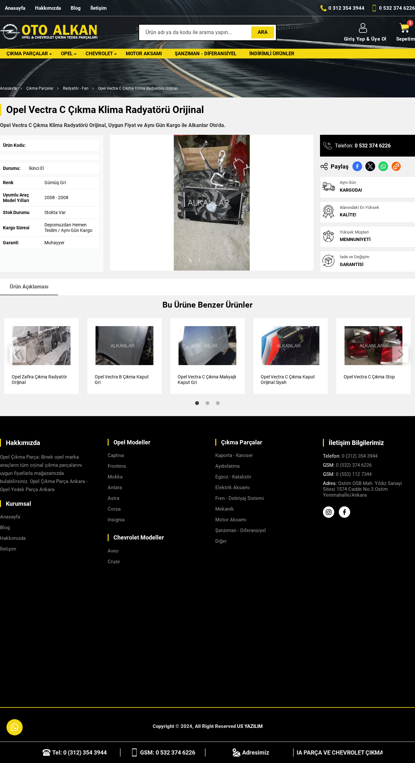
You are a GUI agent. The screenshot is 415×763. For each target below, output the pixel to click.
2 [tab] (207, 403)
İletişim (98, 8)
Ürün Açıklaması (29, 287)
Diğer (221, 541)
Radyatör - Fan (76, 88)
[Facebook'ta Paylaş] (357, 166)
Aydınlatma (227, 466)
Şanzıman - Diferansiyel (205, 54)
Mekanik (224, 509)
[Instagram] (330, 516)
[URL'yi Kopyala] (396, 166)
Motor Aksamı (144, 54)
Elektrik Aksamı (232, 487)
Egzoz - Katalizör (233, 477)
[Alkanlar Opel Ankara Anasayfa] (48, 32)
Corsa (114, 509)
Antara (115, 487)
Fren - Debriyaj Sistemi (239, 498)
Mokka (115, 477)
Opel (67, 54)
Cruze (114, 562)
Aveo (113, 551)
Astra (113, 498)
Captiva (116, 455)
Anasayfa (15, 8)
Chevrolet (99, 54)
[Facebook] (346, 516)
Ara (262, 32)
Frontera (117, 466)
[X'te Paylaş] (370, 166)
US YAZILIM (250, 726)
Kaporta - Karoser (234, 455)
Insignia (116, 520)
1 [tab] (197, 403)
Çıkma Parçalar (27, 54)
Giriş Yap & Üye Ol (365, 39)
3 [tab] (218, 403)
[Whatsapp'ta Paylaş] (383, 166)
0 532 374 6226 (373, 146)
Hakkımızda (48, 8)
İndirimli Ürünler (271, 54)
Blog (76, 8)
